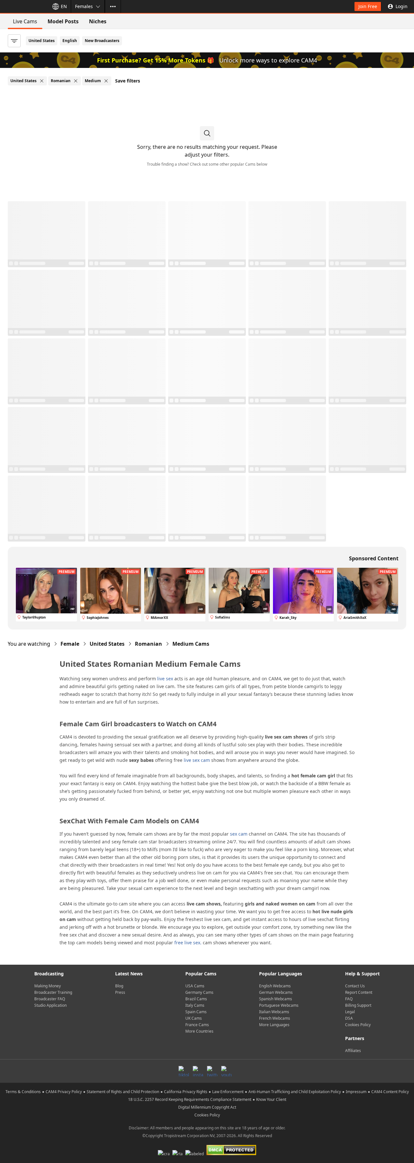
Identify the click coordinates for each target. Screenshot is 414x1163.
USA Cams (194, 986)
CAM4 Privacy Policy (64, 1091)
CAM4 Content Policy (390, 1091)
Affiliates (353, 1050)
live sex (165, 678)
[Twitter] (212, 1071)
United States (41, 40)
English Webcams (275, 986)
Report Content (358, 992)
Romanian (148, 643)
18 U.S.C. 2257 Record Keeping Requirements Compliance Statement (189, 1099)
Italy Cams (194, 1005)
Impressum (356, 1091)
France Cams (197, 1024)
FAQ (349, 999)
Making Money (47, 986)
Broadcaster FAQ (49, 999)
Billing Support (358, 1005)
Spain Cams (196, 1012)
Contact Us (355, 986)
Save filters (127, 81)
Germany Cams (199, 992)
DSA (349, 1018)
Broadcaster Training (53, 992)
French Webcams (274, 1018)
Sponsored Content (373, 558)
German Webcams (276, 992)
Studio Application (50, 1005)
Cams (190, 643)
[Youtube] (226, 1071)
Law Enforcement (228, 1091)
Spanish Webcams (275, 999)
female (69, 643)
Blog (119, 986)
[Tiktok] (184, 1071)
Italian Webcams (274, 1012)
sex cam (238, 834)
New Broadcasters (102, 40)
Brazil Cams (196, 999)
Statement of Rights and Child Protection (123, 1091)
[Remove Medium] (106, 81)
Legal (350, 1012)
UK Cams (193, 1018)
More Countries (199, 1031)
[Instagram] (198, 1071)
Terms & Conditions (23, 1091)
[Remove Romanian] (76, 81)
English (69, 40)
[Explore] (113, 6)
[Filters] (14, 40)
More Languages (274, 1024)
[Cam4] (23, 6)
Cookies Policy (358, 1024)
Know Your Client (271, 1099)
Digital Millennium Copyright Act (207, 1107)
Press (120, 992)
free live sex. (188, 942)
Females (84, 6)
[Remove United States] (42, 81)
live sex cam (197, 760)
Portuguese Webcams (279, 1005)
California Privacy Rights (185, 1091)
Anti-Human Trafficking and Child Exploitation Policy (294, 1091)
